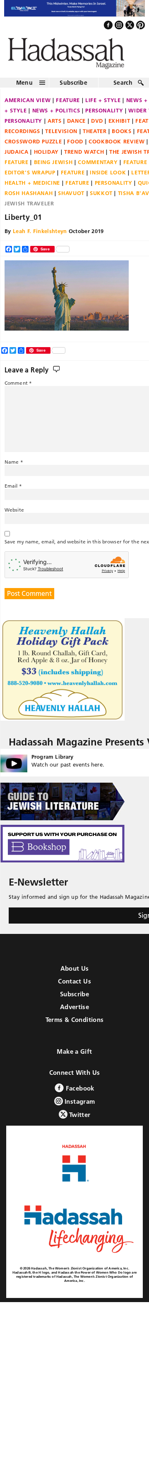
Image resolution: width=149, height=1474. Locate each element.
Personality (104, 114)
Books (121, 135)
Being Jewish (53, 166)
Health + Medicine (32, 186)
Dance (76, 124)
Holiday (46, 155)
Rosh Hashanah (29, 197)
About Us (74, 972)
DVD (97, 124)
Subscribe (73, 86)
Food (75, 145)
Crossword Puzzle (33, 145)
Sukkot (101, 197)
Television (61, 135)
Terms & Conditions (75, 1024)
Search (122, 86)
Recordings (22, 135)
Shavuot (71, 197)
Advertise (74, 1011)
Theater (95, 135)
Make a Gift (74, 1056)
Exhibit (119, 124)
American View (27, 104)
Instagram (79, 1106)
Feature (68, 104)
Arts (55, 124)
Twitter (79, 1119)
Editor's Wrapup (30, 176)
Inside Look (108, 176)
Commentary (98, 166)
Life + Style (103, 104)
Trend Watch (84, 155)
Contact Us (74, 985)
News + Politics (56, 114)
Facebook (79, 1092)
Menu (24, 86)
